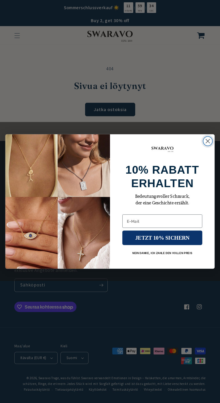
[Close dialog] (208, 141)
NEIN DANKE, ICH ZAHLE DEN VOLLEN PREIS (162, 252)
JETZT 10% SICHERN (162, 238)
